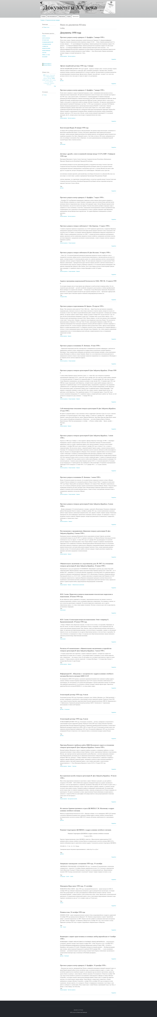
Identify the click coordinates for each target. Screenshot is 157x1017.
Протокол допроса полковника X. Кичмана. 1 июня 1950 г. (80, 477)
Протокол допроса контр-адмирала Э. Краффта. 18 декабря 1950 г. (83, 965)
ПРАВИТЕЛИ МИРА (46, 48)
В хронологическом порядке (53, 20)
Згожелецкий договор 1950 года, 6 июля (74, 694)
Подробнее (113, 59)
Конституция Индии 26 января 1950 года (74, 128)
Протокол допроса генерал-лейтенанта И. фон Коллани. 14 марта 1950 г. (85, 252)
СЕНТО (67, 876)
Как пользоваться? (52, 16)
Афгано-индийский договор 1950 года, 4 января (76, 66)
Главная (43, 16)
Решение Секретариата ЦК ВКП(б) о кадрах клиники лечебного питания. (85, 830)
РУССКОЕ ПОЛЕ (45, 40)
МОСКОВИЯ (44, 56)
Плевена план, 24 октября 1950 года (72, 912)
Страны (69, 16)
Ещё (55, 86)
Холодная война (63, 296)
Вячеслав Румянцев (82, 1012)
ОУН (51, 80)
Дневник (45, 78)
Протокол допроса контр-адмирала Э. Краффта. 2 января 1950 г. (82, 37)
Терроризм (52, 83)
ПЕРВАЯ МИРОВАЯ (46, 50)
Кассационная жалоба (72, 798)
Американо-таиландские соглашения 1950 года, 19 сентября (81, 863)
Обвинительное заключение (78, 584)
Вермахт (48, 75)
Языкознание (63, 610)
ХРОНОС (44, 35)
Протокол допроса (71, 56)
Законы (61, 902)
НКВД (47, 80)
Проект (64, 927)
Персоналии (62, 16)
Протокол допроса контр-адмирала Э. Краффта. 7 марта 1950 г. (82, 197)
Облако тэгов (46, 27)
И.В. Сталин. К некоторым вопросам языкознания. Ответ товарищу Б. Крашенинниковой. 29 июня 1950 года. (84, 620)
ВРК (44, 75)
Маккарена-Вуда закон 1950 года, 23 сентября (76, 886)
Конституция (62, 144)
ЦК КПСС (62, 820)
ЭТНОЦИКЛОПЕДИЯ (46, 44)
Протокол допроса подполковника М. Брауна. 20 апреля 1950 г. (82, 306)
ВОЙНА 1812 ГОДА (46, 54)
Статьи (45, 95)
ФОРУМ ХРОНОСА (46, 38)
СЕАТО (71, 876)
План (61, 927)
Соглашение (46, 83)
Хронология (75, 16)
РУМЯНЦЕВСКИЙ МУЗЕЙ (47, 42)
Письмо (51, 81)
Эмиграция (49, 84)
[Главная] (78, 7)
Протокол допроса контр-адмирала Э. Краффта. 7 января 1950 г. (82, 90)
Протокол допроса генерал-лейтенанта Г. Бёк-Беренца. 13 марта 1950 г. (85, 226)
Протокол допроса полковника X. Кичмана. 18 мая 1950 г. (80, 345)
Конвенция (66, 955)
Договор (49, 78)
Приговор (74, 766)
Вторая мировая (50, 76)
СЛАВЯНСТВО (45, 46)
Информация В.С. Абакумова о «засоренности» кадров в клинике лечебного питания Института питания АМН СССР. (86, 675)
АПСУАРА (44, 52)
